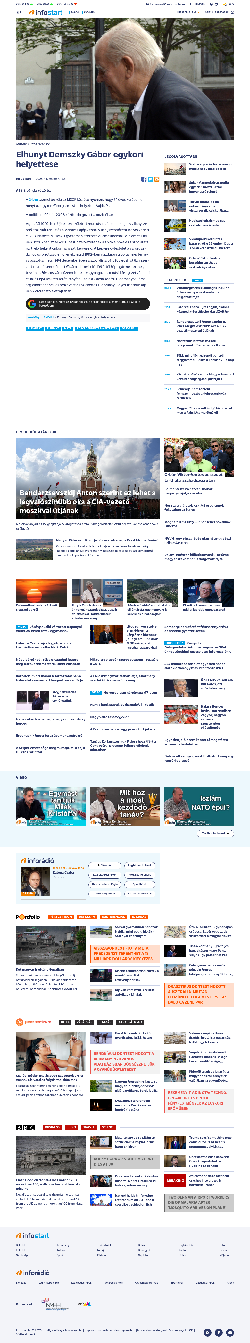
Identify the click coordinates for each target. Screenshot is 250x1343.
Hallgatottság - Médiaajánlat (64, 1330)
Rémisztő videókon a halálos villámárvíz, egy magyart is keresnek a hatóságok (148, 610)
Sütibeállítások (25, 1334)
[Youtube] (230, 1333)
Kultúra (61, 1250)
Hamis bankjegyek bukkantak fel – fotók (122, 705)
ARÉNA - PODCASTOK (216, 12)
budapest (35, 328)
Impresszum (93, 1330)
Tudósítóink (104, 1245)
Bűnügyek (144, 1250)
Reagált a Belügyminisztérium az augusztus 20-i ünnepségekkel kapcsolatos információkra (197, 648)
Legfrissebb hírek (48, 1282)
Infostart (24, 179)
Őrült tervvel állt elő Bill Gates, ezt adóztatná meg (217, 684)
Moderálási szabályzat (152, 1330)
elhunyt (53, 328)
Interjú (101, 1250)
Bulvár (142, 1245)
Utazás (105, 1022)
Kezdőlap (34, 317)
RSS (190, 1330)
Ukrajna (89, 12)
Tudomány (63, 1245)
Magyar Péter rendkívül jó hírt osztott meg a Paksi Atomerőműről (107, 540)
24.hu (33, 200)
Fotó (222, 1245)
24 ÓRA (197, 281)
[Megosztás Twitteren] (150, 179)
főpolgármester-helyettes (97, 328)
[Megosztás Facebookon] (144, 179)
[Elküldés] (157, 179)
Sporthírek (177, 1282)
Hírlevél (223, 1250)
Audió (182, 1250)
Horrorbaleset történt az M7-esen (130, 693)
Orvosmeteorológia (147, 1282)
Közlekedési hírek (81, 1282)
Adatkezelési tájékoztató (119, 1330)
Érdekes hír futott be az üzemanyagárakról (50, 736)
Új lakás (139, 917)
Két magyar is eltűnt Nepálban (40, 970)
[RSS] (208, 1333)
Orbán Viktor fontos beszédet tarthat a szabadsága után (193, 478)
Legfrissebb (186, 1245)
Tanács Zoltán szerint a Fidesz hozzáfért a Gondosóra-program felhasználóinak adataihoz (123, 746)
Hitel (65, 1022)
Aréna (230, 1282)
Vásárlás (84, 1022)
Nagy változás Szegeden (109, 717)
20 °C (230, 4)
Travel (89, 1127)
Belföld (49, 317)
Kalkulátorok (130, 1022)
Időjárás (224, 1255)
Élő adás (106, 865)
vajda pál (129, 328)
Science (108, 1127)
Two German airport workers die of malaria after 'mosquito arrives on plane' (198, 1203)
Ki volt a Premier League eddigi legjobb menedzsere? (204, 608)
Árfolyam (87, 917)
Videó (182, 1255)
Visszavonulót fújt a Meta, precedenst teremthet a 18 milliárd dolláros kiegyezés (123, 954)
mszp (67, 328)
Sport (71, 1127)
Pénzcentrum (61, 917)
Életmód (102, 1255)
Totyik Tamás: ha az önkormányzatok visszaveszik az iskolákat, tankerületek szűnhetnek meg (94, 612)
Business (52, 1127)
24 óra (75, 12)
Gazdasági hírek (205, 1282)
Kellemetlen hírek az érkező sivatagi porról (36, 608)
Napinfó (143, 1255)
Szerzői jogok (177, 1330)
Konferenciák (113, 917)
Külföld (20, 1250)
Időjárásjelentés (113, 1282)
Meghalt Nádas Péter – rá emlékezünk (64, 697)
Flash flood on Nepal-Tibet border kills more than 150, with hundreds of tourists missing (48, 1185)
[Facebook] (219, 1333)
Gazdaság (22, 1255)
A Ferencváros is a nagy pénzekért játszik (122, 729)
